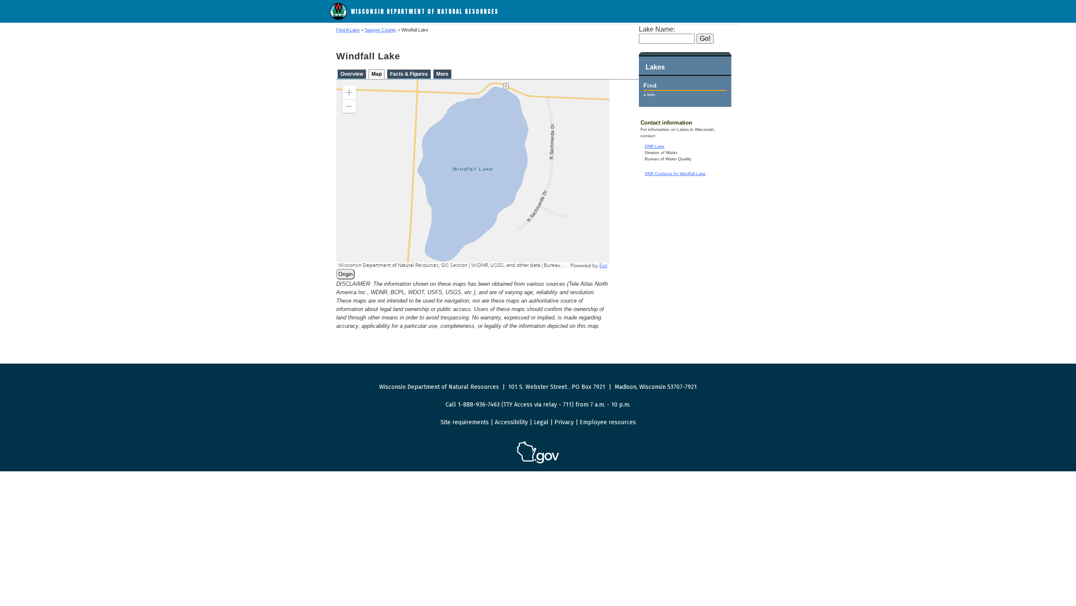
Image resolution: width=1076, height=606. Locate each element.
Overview (351, 74)
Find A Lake (348, 29)
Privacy (564, 422)
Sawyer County (380, 29)
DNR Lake (655, 146)
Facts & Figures (409, 74)
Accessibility (511, 422)
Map (377, 74)
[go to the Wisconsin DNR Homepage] (338, 18)
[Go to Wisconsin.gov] (538, 462)
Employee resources (608, 422)
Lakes (655, 67)
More (442, 74)
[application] (472, 174)
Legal (541, 422)
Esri (603, 265)
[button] (349, 92)
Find (650, 85)
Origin (345, 274)
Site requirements (464, 422)
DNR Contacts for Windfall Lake (675, 173)
